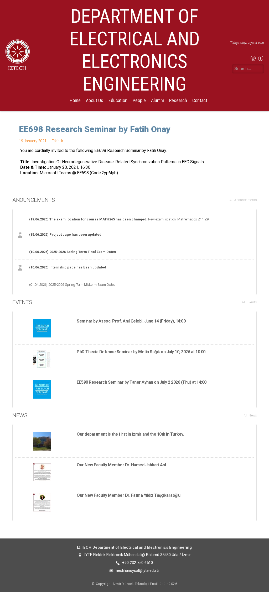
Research (178, 100)
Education (117, 100)
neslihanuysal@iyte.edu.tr (137, 570)
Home (75, 100)
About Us (94, 100)
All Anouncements (243, 200)
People (139, 100)
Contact (199, 100)
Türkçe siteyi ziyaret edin (247, 43)
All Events (249, 302)
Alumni (157, 100)
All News (250, 415)
